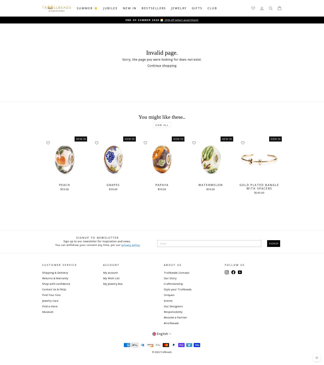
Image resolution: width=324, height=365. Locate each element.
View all (162, 125)
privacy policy (131, 245)
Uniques (169, 295)
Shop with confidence (56, 283)
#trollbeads (171, 323)
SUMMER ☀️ (87, 8)
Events (168, 300)
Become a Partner (175, 317)
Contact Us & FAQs (54, 289)
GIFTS (197, 8)
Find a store (50, 306)
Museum (47, 311)
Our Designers (173, 306)
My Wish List (111, 278)
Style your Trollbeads (178, 289)
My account (110, 272)
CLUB (212, 8)
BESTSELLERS (154, 8)
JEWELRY (179, 8)
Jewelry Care (50, 300)
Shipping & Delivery (55, 272)
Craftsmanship (173, 283)
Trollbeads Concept (176, 272)
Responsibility (173, 311)
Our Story (170, 278)
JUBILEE (110, 8)
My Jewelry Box (113, 283)
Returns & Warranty (55, 278)
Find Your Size (51, 295)
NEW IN (130, 8)
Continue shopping (162, 66)
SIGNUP (273, 243)
